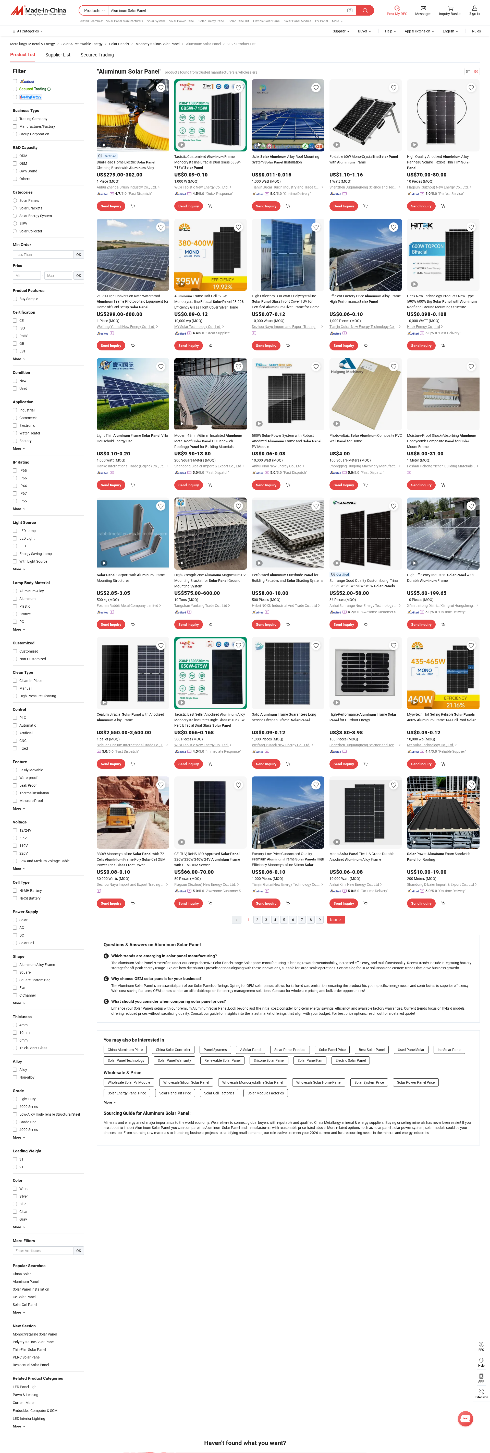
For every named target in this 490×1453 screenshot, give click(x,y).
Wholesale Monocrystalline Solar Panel (252, 1082)
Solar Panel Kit (239, 21)
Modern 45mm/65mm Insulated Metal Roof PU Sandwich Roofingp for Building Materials (208, 441)
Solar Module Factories (266, 1093)
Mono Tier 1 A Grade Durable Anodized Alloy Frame (361, 856)
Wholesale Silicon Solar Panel (186, 1082)
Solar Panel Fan (310, 1060)
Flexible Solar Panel (266, 21)
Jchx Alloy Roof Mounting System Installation (285, 159)
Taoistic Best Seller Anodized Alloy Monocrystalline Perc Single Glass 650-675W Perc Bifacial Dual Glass (209, 720)
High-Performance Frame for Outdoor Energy (362, 717)
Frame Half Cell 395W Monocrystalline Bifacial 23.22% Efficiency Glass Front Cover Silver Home (209, 301)
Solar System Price (369, 1082)
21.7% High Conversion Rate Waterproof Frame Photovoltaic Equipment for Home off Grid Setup (132, 301)
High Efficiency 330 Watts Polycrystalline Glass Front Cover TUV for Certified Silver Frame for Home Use (285, 301)
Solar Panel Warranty (174, 1060)
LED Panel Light (25, 1386)
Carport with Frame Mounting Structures (131, 577)
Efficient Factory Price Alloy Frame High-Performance (365, 298)
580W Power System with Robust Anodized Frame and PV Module (287, 441)
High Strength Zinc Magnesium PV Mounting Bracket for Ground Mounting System (210, 580)
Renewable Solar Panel (222, 1060)
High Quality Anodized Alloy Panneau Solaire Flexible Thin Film (438, 162)
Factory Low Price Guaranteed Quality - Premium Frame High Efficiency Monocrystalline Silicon (288, 859)
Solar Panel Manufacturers (124, 21)
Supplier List (57, 55)
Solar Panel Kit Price (175, 1093)
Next (334, 919)
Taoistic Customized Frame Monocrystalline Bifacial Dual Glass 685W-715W (207, 162)
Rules (476, 31)
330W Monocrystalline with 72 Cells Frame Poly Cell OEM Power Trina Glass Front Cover (131, 859)
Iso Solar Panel (449, 1049)
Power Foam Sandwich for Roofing (438, 856)
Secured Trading (97, 55)
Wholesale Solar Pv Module (129, 1082)
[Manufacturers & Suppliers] (38, 10)
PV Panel (321, 21)
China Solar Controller (173, 1049)
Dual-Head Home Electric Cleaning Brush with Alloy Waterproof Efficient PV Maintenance (126, 165)
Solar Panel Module (297, 21)
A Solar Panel (250, 1049)
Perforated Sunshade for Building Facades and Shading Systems (287, 577)
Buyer (362, 31)
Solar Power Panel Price (416, 1082)
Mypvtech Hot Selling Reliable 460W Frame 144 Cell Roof (441, 717)
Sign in (474, 13)
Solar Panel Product (290, 1049)
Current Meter (24, 1402)
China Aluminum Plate (125, 1049)
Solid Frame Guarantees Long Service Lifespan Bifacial (284, 717)
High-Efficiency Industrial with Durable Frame (440, 577)
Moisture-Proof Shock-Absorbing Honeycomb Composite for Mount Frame (441, 441)
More (108, 1102)
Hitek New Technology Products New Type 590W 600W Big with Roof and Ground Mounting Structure (442, 301)
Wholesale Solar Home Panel (318, 1082)
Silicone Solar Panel (269, 1060)
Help (388, 31)
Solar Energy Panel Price (127, 1093)
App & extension (417, 31)
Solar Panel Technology (126, 1060)
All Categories (28, 31)
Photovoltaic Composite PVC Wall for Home (365, 438)
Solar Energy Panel (212, 21)
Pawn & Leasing (25, 1394)
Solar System (156, 21)
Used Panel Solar (411, 1049)
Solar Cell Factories (219, 1093)
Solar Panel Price (332, 1049)
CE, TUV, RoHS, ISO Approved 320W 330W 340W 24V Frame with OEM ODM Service (207, 859)
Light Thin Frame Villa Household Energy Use (132, 438)
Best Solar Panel (372, 1049)
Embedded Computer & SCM (35, 1410)
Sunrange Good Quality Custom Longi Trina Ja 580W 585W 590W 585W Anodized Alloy (363, 583)
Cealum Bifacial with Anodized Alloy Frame (130, 717)
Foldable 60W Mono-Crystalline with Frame (363, 159)
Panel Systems (215, 1049)
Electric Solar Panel (351, 1060)
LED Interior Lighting (29, 1418)
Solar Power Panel (181, 21)
